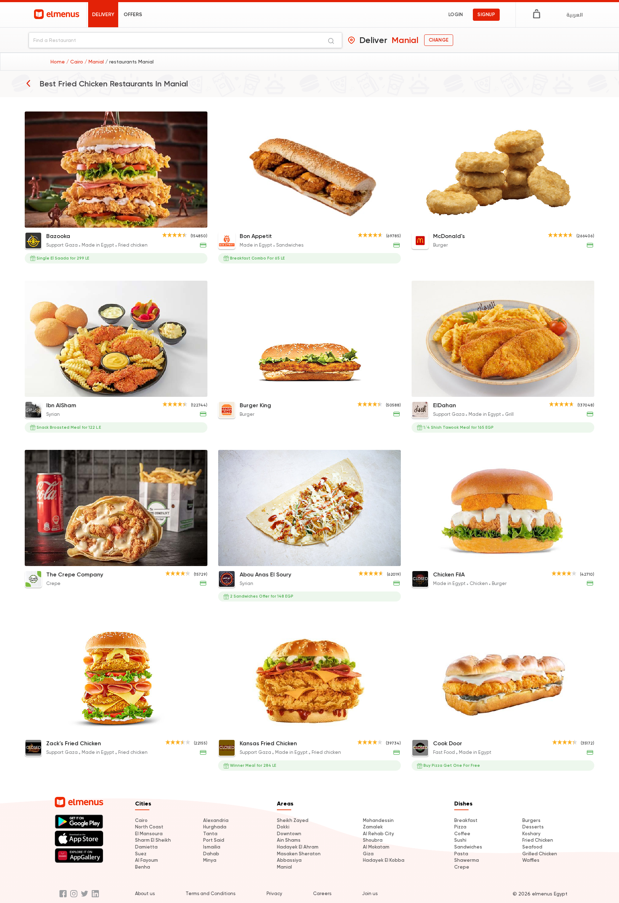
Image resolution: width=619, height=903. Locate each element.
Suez (141, 853)
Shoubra (373, 840)
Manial (284, 867)
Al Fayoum (146, 860)
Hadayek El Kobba (383, 860)
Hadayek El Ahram (297, 847)
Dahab (211, 853)
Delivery (103, 14)
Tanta (210, 833)
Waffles (530, 860)
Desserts (533, 827)
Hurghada (214, 827)
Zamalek (373, 827)
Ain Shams (289, 840)
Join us (370, 893)
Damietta (146, 847)
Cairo (141, 820)
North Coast (149, 827)
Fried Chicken (537, 840)
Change (438, 40)
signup (486, 14)
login (455, 14)
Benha (142, 867)
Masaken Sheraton (299, 853)
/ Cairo (75, 62)
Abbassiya (289, 860)
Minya (209, 860)
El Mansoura (149, 833)
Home (58, 62)
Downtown (289, 833)
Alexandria (216, 820)
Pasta (461, 853)
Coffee (462, 833)
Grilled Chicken (539, 853)
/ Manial (95, 62)
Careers (322, 893)
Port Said (213, 840)
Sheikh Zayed (292, 820)
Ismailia (211, 847)
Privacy (274, 893)
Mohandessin (378, 820)
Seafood (532, 847)
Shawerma (466, 860)
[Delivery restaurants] (28, 83)
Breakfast (466, 820)
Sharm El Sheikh (153, 840)
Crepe (461, 867)
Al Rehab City (378, 833)
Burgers (531, 820)
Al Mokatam (376, 847)
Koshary (531, 833)
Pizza (460, 827)
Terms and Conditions (210, 893)
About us (145, 893)
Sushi (460, 840)
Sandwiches (468, 847)
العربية (574, 14)
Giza (368, 853)
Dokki (283, 827)
